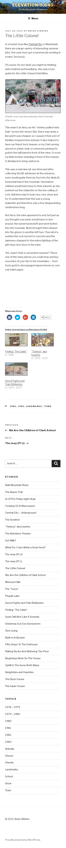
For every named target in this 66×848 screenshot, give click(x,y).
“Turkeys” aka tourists (17, 526)
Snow (8, 783)
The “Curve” (12, 589)
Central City (35, 44)
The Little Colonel (15, 568)
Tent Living (11, 630)
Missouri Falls (12, 582)
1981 (8, 728)
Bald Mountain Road (16, 485)
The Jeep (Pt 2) (13, 554)
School (9, 776)
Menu (34, 18)
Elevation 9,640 (33, 5)
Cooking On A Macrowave (20, 505)
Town (48, 406)
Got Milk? (10, 540)
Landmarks (34, 406)
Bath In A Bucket (15, 637)
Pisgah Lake (12, 595)
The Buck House (14, 679)
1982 (13, 406)
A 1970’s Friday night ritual (20, 499)
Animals (9, 748)
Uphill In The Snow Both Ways (22, 665)
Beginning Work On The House (23, 658)
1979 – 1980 (12, 714)
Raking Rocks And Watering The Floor (27, 651)
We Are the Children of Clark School (25, 575)
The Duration (12, 519)
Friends (9, 762)
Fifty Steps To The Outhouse (21, 644)
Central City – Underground (20, 512)
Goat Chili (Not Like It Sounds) (22, 616)
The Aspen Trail (14, 492)
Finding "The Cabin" (16, 351)
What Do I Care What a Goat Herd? (25, 547)
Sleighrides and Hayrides (19, 672)
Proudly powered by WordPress (22, 839)
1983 (21, 406)
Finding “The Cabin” (16, 609)
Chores (9, 755)
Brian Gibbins (38, 31)
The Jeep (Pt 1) (13, 561)
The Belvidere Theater (18, 533)
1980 (8, 721)
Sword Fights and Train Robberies (24, 602)
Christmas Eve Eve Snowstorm (22, 623)
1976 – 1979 (12, 707)
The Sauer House (15, 686)
